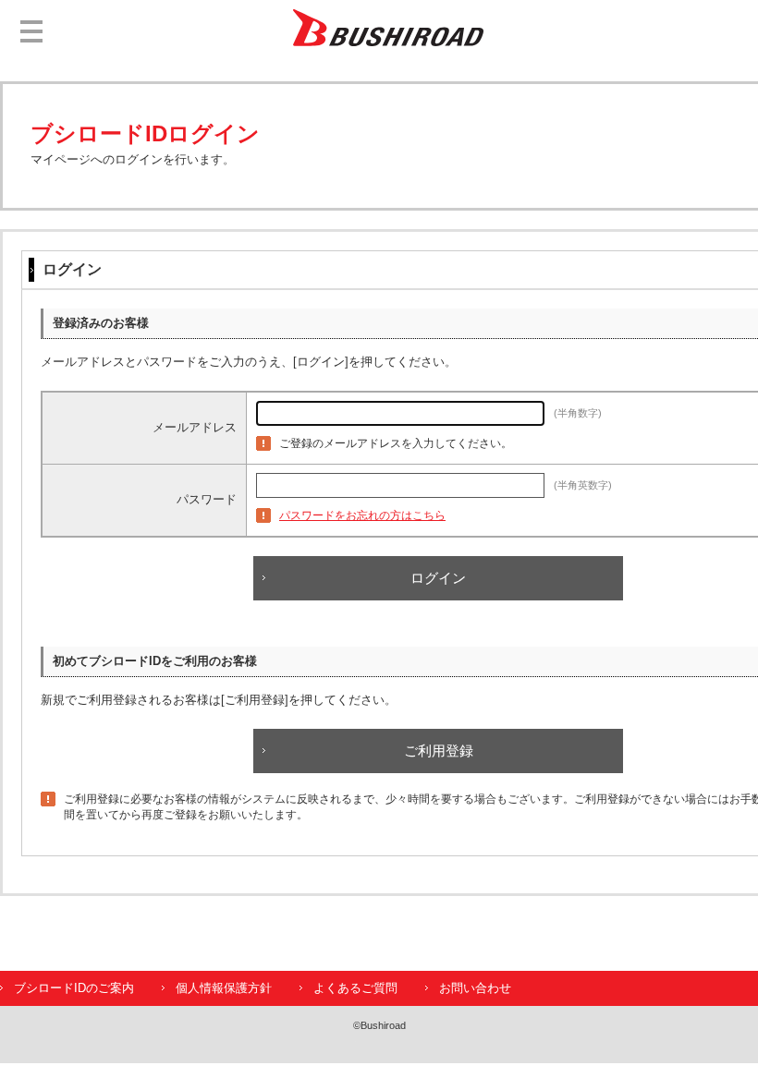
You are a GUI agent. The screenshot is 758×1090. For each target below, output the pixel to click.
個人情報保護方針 (224, 988)
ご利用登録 (438, 750)
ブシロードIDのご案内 (74, 988)
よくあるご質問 (355, 988)
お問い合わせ (475, 988)
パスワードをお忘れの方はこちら (362, 515)
